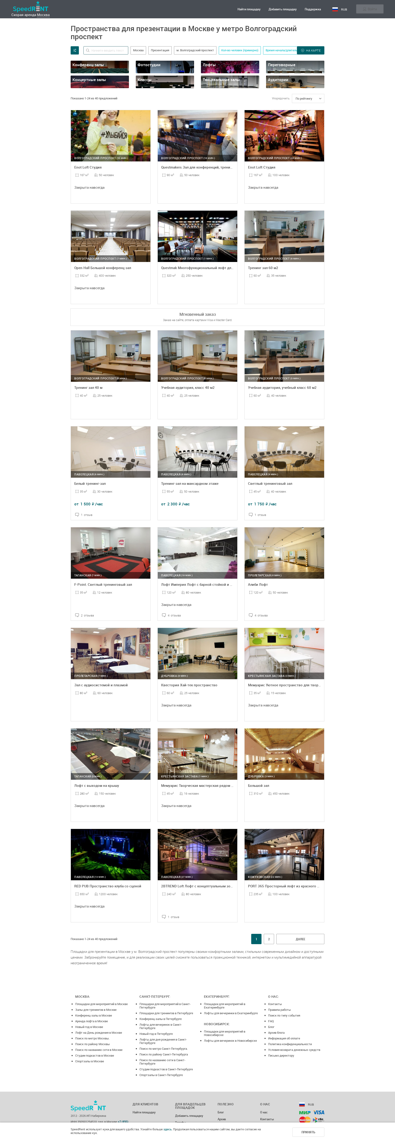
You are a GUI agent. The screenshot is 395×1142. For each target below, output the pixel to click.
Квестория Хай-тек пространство (189, 685)
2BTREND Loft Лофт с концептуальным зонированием (206, 886)
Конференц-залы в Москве (93, 1015)
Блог (271, 1027)
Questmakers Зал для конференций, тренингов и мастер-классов (214, 167)
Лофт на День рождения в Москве (98, 1032)
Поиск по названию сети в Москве (99, 1050)
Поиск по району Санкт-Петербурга (163, 1054)
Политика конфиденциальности (290, 1044)
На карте (313, 50)
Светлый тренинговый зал (270, 483)
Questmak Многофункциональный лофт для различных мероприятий (218, 267)
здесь (167, 1129)
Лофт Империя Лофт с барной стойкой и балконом (203, 584)
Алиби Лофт (258, 584)
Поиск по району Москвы (92, 1044)
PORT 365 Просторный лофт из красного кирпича (289, 886)
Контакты (275, 1004)
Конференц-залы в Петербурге (160, 1019)
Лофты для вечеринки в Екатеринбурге (231, 1013)
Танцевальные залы (221, 79)
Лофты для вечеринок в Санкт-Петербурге (160, 1026)
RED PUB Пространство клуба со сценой (107, 886)
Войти (372, 9)
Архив (222, 1119)
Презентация (160, 50)
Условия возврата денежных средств (294, 1050)
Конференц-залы (88, 64)
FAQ (271, 1021)
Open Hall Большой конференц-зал (102, 267)
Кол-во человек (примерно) (239, 50)
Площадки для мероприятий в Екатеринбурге (224, 1005)
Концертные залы (89, 79)
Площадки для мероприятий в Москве (101, 1004)
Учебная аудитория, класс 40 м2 (188, 387)
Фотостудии (149, 64)
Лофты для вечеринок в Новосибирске (230, 1040)
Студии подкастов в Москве (94, 1055)
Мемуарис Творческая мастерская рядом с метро (202, 785)
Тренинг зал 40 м (88, 387)
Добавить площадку (283, 9)
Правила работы (279, 1010)
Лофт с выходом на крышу (96, 785)
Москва (43, 14)
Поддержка (313, 9)
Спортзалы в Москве (89, 1061)
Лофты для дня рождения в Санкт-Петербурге (163, 1041)
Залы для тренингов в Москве (96, 1010)
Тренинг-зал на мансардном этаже (190, 483)
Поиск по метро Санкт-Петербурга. (163, 1049)
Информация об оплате (284, 1038)
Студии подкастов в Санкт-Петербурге (166, 1069)
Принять (308, 1132)
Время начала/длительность (285, 50)
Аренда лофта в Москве (91, 1021)
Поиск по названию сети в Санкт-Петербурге (162, 1062)
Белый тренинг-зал (90, 483)
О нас (264, 1112)
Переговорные (281, 64)
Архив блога (276, 1032)
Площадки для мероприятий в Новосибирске (224, 1033)
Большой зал (258, 785)
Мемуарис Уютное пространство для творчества (289, 685)
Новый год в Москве (89, 1027)
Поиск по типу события (284, 1015)
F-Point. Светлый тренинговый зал (103, 584)
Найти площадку (249, 9)
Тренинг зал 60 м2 (263, 267)
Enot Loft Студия (88, 167)
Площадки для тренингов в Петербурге (166, 1013)
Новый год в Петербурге (156, 1034)
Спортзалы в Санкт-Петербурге (161, 1075)
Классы (145, 79)
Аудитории (278, 79)
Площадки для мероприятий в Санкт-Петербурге (165, 1005)
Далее (300, 939)
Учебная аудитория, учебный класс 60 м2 (282, 387)
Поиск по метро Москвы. (92, 1038)
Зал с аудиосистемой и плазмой (101, 685)
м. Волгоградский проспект (195, 50)
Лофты (209, 64)
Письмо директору (281, 1055)
